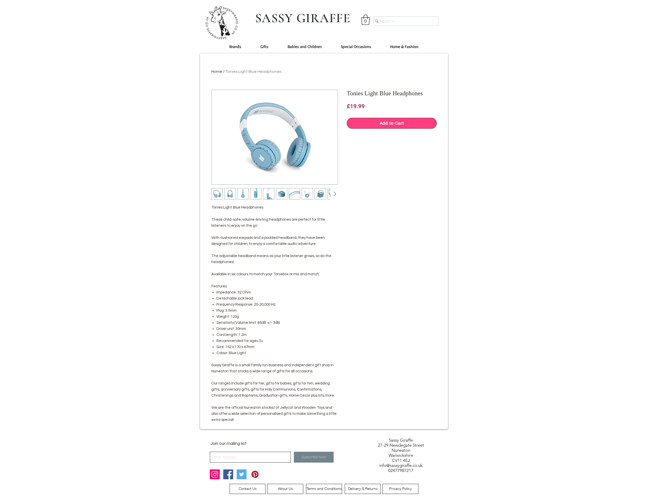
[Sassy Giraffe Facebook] (228, 474)
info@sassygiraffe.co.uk (400, 465)
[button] (365, 20)
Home (216, 72)
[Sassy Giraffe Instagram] (215, 474)
